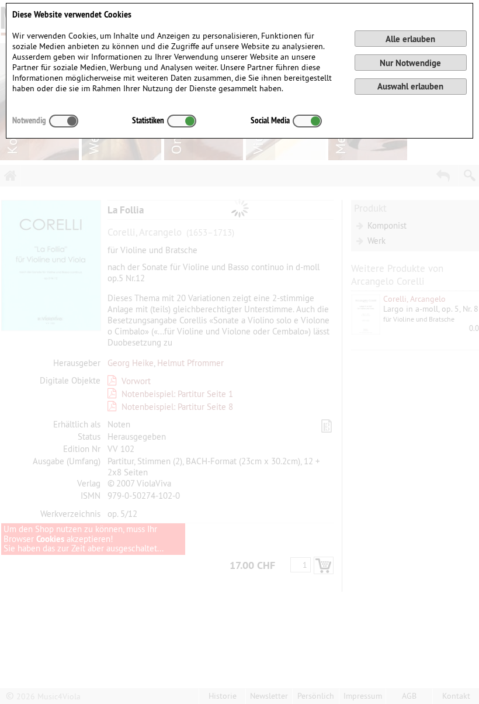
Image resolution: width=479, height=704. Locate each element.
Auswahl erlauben (410, 86)
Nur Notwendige (410, 62)
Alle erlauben (410, 38)
